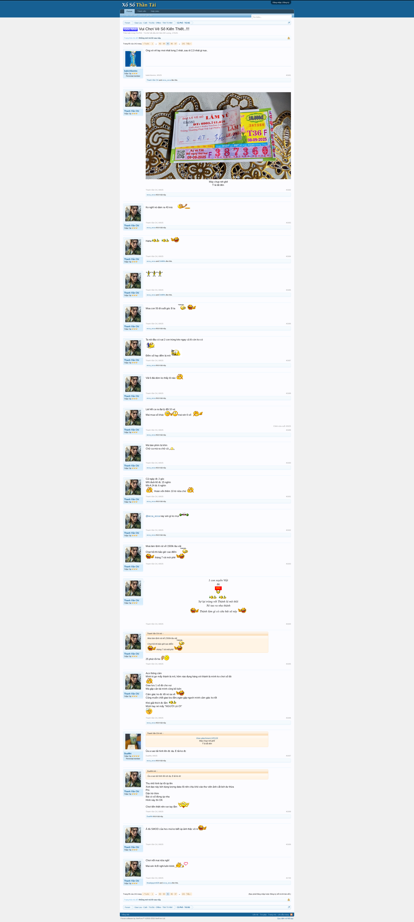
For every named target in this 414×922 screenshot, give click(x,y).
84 (164, 44)
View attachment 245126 (207, 738)
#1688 (288, 393)
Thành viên (141, 11)
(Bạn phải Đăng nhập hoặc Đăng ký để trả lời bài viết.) (270, 894)
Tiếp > (188, 44)
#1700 (288, 878)
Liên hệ (255, 915)
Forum (129, 11)
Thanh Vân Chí (152, 80)
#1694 (288, 624)
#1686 (288, 324)
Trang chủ (272, 915)
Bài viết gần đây (146, 15)
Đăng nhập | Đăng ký (281, 2)
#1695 (288, 664)
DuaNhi (127, 753)
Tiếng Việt (125, 915)
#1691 (288, 496)
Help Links (155, 11)
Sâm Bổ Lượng (165, 33)
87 (176, 44)
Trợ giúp (263, 915)
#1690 (288, 463)
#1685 (288, 290)
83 (160, 44)
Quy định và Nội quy (285, 918)
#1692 (288, 530)
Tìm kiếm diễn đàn (130, 15)
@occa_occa (153, 516)
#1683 (288, 223)
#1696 (288, 718)
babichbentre (130, 71)
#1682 (288, 190)
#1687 (288, 360)
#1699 (288, 844)
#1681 (288, 75)
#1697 (288, 756)
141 (183, 44)
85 (168, 44)
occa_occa (166, 80)
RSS (291, 914)
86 (172, 44)
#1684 (288, 256)
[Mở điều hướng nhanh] (289, 23)
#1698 (288, 812)
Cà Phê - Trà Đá (142, 33)
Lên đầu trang (283, 915)
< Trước (146, 44)
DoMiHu (162, 261)
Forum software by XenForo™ (143, 918)
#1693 (288, 564)
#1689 (288, 430)
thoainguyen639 (153, 883)
